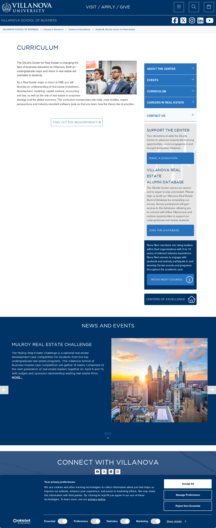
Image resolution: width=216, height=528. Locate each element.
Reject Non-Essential (188, 505)
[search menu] (194, 7)
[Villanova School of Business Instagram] (193, 21)
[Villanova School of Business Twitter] (184, 21)
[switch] (95, 521)
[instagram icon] (117, 471)
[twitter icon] (104, 471)
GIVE (125, 7)
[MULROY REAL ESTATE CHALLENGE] (108, 438)
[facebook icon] (97, 471)
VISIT (91, 7)
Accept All (188, 483)
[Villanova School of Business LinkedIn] (201, 21)
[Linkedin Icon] (111, 471)
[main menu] (179, 7)
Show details (174, 521)
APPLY (108, 7)
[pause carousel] (110, 433)
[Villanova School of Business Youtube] (211, 21)
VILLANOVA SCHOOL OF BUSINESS (29, 20)
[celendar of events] (209, 7)
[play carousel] (106, 433)
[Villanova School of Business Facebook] (176, 21)
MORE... (17, 377)
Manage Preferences (188, 494)
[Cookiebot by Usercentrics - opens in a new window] (22, 521)
